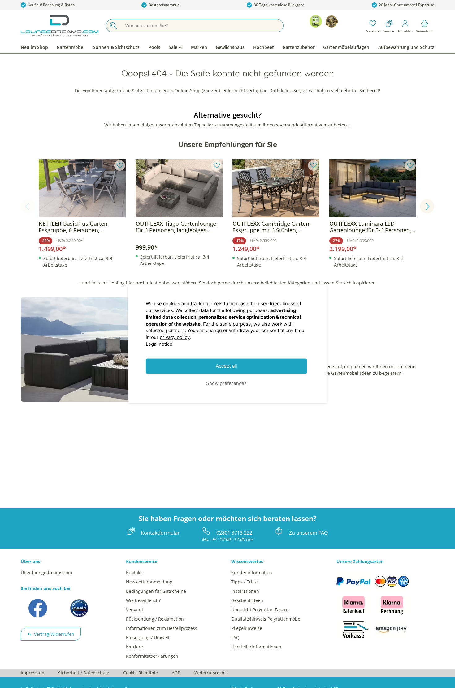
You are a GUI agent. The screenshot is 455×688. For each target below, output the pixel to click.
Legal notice (159, 344)
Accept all (226, 366)
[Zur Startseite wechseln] (59, 25)
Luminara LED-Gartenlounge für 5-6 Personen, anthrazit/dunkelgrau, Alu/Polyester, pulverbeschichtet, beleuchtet (371, 226)
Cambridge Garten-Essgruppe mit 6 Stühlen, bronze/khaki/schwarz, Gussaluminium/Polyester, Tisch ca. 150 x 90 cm (274, 226)
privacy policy (175, 337)
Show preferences (226, 383)
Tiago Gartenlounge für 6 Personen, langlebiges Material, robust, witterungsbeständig (176, 226)
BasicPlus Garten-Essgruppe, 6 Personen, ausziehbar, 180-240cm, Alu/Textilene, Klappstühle (74, 226)
